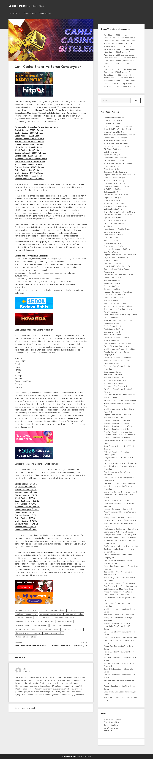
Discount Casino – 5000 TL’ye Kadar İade (119, 84)
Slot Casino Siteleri (111, 300)
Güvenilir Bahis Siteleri (112, 722)
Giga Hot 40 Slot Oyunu (112, 218)
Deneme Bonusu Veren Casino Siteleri (118, 343)
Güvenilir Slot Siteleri (111, 260)
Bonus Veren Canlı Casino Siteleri (116, 386)
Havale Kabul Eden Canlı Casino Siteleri (118, 275)
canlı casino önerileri (24, 618)
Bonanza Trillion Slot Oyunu (114, 203)
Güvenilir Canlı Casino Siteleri (114, 295)
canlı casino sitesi (23, 625)
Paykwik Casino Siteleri (112, 280)
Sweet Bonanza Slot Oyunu (114, 235)
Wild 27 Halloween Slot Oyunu (115, 223)
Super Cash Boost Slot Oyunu (115, 178)
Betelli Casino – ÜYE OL (25, 518)
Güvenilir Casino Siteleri (112, 719)
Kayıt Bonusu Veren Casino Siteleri (116, 500)
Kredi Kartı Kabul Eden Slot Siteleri (116, 423)
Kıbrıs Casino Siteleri (111, 312)
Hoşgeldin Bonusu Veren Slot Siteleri (117, 249)
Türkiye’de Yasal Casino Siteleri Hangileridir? (120, 483)
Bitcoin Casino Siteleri (112, 340)
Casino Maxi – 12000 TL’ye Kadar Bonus (119, 72)
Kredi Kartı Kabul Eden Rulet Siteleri (116, 429)
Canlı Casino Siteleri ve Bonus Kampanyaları (120, 586)
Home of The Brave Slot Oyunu (115, 181)
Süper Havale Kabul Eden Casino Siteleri (118, 320)
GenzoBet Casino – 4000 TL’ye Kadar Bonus (120, 58)
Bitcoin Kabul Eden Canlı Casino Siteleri (118, 266)
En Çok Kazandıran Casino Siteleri (116, 258)
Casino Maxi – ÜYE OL (24, 512)
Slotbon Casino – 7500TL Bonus (29, 141)
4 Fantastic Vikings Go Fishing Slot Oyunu (119, 212)
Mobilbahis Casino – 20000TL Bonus (31, 159)
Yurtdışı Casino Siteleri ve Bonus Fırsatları (119, 518)
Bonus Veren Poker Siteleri (113, 418)
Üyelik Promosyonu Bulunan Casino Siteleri (120, 349)
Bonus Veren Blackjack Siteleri (115, 380)
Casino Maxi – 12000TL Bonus (28, 156)
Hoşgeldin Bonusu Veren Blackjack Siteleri (119, 175)
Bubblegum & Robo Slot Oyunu (115, 172)
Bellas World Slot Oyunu (113, 166)
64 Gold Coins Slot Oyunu (113, 189)
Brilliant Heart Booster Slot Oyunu (116, 146)
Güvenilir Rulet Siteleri (112, 169)
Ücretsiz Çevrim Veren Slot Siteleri (116, 338)
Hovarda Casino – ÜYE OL (26, 492)
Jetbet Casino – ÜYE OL (25, 527)
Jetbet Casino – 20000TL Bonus (29, 179)
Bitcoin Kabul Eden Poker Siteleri (116, 143)
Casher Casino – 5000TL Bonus (29, 133)
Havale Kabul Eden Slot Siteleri (115, 141)
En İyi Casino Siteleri (111, 363)
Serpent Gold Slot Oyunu (113, 198)
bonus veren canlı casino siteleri (52, 610)
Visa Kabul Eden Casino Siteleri (115, 303)
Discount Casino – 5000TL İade (29, 176)
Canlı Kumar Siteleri (111, 252)
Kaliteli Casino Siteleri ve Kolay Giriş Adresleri (120, 315)
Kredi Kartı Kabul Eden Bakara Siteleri (117, 420)
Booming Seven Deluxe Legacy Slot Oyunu (119, 135)
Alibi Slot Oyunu (109, 226)
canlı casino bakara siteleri (26, 614)
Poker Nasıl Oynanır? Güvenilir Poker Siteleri (120, 538)
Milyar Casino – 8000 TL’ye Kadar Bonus (119, 61)
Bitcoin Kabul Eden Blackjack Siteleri (117, 129)
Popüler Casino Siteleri (112, 326)
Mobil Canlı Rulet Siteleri (112, 243)
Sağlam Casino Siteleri (112, 372)
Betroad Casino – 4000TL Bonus (29, 167)
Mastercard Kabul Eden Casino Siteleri (118, 306)
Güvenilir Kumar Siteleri (112, 232)
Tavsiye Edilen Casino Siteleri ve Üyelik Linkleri (120, 463)
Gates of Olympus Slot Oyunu (115, 246)
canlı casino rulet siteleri (25, 622)
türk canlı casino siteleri (53, 633)
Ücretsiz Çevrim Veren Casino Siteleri (117, 358)
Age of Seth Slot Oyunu (112, 155)
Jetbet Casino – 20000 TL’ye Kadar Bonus (119, 86)
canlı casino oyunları (43, 618)
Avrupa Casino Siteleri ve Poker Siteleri (118, 592)
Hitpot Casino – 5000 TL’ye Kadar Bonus (119, 52)
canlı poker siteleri (40, 625)
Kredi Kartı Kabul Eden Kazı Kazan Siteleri (119, 432)
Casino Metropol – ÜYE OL (27, 509)
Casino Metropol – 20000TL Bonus (30, 153)
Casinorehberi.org (68, 756)
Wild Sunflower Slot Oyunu (114, 161)
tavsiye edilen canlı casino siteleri (28, 633)
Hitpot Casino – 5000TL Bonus (28, 147)
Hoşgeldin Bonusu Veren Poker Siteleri (118, 415)
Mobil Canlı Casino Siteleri (113, 209)
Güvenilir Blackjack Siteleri (113, 121)
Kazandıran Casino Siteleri (113, 298)
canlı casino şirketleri (46, 622)
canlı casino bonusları (74, 614)
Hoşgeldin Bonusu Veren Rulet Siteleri (118, 292)
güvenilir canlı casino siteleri (61, 625)
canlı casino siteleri (65, 622)
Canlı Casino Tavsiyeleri (112, 332)
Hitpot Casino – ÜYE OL (25, 487)
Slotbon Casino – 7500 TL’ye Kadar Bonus (119, 46)
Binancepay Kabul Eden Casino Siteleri (118, 309)
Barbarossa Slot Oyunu (112, 192)
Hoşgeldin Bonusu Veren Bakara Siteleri (118, 126)
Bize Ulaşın (108, 731)
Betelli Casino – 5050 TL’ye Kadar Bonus (119, 78)
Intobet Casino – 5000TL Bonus (29, 173)
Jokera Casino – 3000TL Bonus (29, 144)
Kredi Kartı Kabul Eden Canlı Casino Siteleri (119, 435)
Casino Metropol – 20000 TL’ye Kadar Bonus (120, 69)
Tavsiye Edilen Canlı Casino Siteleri (116, 346)
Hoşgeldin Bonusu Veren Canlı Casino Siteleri (120, 255)
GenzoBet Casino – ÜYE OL (27, 501)
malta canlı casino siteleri (25, 629)
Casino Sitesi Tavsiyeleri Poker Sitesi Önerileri (120, 638)
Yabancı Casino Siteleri (112, 335)
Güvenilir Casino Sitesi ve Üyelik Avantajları (69, 646)
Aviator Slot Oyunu (111, 240)
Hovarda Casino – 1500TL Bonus (29, 139)
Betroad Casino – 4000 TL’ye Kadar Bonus (119, 75)
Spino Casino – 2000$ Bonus (27, 136)
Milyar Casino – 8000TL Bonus (28, 164)
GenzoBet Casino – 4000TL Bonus (30, 161)
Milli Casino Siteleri (111, 238)
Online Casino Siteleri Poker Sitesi (116, 595)
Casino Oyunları (30, 13)
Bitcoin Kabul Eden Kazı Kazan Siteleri (118, 163)
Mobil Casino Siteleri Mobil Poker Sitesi (30, 646)
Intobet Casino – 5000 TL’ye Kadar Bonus (119, 81)
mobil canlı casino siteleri (48, 629)
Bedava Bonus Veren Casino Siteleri (117, 360)
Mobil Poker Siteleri (111, 152)
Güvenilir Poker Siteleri (112, 201)
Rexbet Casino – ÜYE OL (25, 489)
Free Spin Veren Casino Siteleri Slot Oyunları (120, 535)
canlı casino (72, 610)
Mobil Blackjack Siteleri (112, 123)
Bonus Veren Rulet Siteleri (113, 383)
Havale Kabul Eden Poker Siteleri (116, 195)
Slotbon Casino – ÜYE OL (26, 495)
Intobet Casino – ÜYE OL (26, 521)
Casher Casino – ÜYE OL (26, 529)
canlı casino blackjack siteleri (51, 614)
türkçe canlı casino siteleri (26, 637)
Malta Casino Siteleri (111, 728)
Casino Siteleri (44, 13)
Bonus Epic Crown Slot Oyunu (115, 220)
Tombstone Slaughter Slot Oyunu (116, 186)
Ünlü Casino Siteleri (111, 318)
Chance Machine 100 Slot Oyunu (116, 138)
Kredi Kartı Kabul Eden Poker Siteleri (117, 438)
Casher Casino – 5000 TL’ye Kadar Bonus (119, 38)
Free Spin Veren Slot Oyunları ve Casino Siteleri (121, 529)
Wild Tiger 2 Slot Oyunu (112, 149)
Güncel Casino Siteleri (112, 286)
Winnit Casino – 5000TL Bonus (28, 150)
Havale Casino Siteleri (112, 323)
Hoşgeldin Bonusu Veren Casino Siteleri (118, 509)
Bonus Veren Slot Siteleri (113, 375)
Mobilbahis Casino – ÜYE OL (27, 507)
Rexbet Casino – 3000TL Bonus (29, 130)
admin (25, 669)
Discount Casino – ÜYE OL (26, 524)
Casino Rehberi (17, 5)
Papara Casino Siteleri (112, 283)
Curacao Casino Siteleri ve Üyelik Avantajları (120, 520)
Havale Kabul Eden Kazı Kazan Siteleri (118, 215)
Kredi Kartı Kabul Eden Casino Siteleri (117, 623)
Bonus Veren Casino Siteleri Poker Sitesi (119, 615)
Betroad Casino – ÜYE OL (26, 515)
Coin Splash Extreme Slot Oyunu (116, 183)
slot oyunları (47, 552)
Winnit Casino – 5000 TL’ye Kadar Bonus (119, 55)
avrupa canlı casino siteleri (26, 610)
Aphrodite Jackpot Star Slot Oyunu (117, 229)
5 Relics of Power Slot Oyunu (115, 132)
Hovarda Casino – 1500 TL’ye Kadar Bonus (120, 44)
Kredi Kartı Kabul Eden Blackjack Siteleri (118, 426)
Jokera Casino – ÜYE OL (26, 484)
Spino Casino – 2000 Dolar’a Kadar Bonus (120, 41)
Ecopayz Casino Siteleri (112, 278)
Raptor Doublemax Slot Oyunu (115, 118)
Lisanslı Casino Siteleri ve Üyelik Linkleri (118, 532)
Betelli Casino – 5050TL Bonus (28, 170)
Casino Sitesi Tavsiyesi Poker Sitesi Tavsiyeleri (121, 492)
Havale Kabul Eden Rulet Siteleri (115, 158)
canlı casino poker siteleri (64, 618)
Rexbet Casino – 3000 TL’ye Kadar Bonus (119, 35)
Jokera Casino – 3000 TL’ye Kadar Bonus (119, 49)
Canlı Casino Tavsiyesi (112, 263)
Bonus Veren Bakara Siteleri (114, 378)
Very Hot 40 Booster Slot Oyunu (116, 206)
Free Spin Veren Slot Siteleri (114, 329)
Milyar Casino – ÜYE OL (25, 504)
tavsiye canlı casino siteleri (72, 629)
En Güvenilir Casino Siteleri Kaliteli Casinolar (120, 400)
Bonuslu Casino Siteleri (112, 289)
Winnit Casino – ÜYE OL (25, 498)
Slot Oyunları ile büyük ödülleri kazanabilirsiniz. (121, 546)
